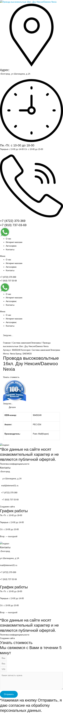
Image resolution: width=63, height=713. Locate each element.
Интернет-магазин (14, 242)
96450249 (37, 415)
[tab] (34, 407)
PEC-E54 (37, 424)
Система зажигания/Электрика (26, 343)
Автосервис (11, 246)
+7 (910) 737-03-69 (13, 225)
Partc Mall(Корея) (41, 434)
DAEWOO (27, 354)
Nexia (12, 354)
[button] (31, 256)
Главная (7, 343)
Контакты (10, 249)
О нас (8, 239)
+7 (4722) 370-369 (12, 220)
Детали (12, 407)
